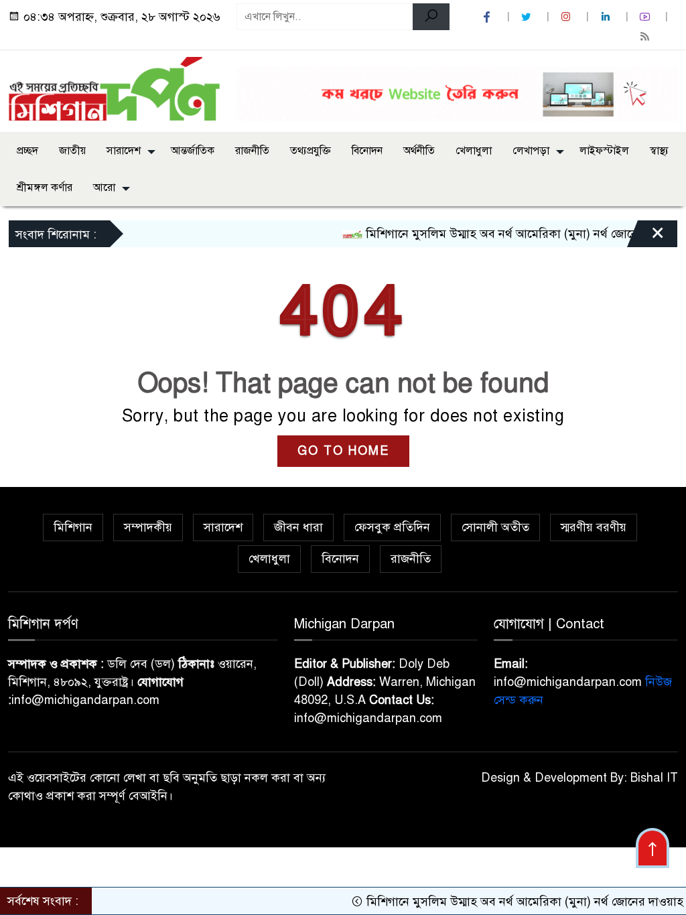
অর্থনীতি (419, 150)
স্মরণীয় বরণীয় (593, 527)
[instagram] (567, 17)
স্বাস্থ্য (659, 150)
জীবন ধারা (298, 527)
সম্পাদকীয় (148, 527)
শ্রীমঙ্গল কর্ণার (44, 187)
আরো (104, 187)
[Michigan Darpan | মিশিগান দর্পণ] (114, 87)
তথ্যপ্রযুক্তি (310, 150)
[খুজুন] (431, 16)
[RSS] (646, 36)
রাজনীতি (252, 150)
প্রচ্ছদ (27, 150)
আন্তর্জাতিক (192, 150)
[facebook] (488, 17)
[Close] (646, 237)
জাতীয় (72, 150)
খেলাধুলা (474, 150)
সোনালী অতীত (495, 527)
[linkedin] (607, 17)
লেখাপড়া (530, 150)
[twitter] (528, 17)
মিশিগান (73, 527)
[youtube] (646, 17)
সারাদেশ (124, 150)
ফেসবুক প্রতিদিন (392, 527)
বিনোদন (367, 150)
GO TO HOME (343, 450)
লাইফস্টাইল (604, 150)
